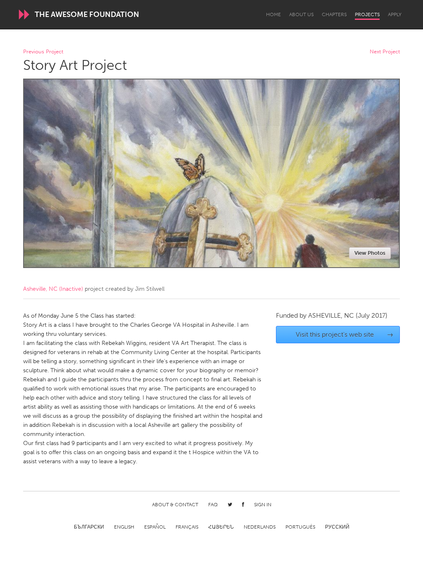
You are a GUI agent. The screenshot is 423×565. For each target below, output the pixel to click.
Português (300, 527)
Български (89, 527)
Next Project (385, 52)
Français (187, 527)
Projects (367, 14)
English (124, 527)
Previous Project (43, 52)
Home (273, 14)
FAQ (213, 505)
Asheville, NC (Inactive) (53, 288)
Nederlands (260, 527)
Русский (337, 527)
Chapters (334, 14)
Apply (395, 14)
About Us (301, 14)
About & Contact (175, 505)
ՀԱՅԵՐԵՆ (221, 527)
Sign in (262, 505)
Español (155, 527)
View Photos (369, 253)
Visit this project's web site (345, 334)
